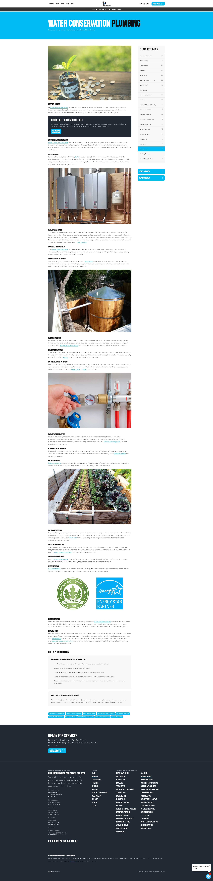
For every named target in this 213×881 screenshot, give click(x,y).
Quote (156, 4)
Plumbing (51, 4)
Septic (62, 4)
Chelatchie (83, 858)
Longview (138, 858)
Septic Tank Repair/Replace (150, 789)
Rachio (65, 357)
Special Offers (97, 780)
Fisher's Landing (107, 858)
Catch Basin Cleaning (148, 809)
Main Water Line (144, 90)
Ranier (155, 858)
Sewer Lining (145, 818)
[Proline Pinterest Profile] (76, 841)
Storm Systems (121, 792)
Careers (94, 802)
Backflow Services (144, 134)
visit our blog (82, 242)
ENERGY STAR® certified (102, 622)
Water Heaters (144, 65)
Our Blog (95, 799)
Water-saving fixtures (70, 716)
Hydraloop (89, 261)
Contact (94, 805)
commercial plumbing (60, 559)
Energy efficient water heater (56, 716)
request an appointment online (62, 641)
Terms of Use (140, 872)
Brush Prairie (64, 858)
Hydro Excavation (147, 825)
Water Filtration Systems (146, 159)
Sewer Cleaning (146, 828)
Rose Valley (51, 861)
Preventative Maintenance (147, 119)
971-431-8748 (51, 807)
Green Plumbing (144, 149)
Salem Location (53, 810)
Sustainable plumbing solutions (85, 716)
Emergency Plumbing (145, 56)
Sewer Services (144, 171)
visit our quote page (57, 742)
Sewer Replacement (147, 802)
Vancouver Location (54, 790)
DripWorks (73, 538)
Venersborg (73, 861)
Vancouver (66, 861)
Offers (67, 4)
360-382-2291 (144, 4)
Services (95, 776)
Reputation (95, 786)
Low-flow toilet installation (122, 713)
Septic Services (144, 178)
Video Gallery (96, 796)
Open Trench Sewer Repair (149, 822)
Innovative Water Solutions (69, 345)
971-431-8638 (51, 817)
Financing (95, 783)
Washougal (80, 861)
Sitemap (163, 872)
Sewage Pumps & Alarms (149, 799)
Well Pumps (143, 100)
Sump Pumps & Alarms (146, 95)
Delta (77, 157)
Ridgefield (160, 858)
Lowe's (84, 369)
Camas (70, 858)
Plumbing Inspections (145, 124)
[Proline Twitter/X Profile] (64, 841)
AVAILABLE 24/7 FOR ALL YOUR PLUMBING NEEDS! (106, 9)
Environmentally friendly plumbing (106, 713)
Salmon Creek (59, 861)
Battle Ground (56, 858)
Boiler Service (143, 139)
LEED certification (54, 569)
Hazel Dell (115, 858)
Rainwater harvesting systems (73, 713)
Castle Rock (76, 858)
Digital (58, 872)
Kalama (127, 858)
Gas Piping (142, 144)
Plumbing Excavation (145, 114)
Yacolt (92, 861)
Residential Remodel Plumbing (148, 105)
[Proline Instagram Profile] (57, 841)
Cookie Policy (156, 872)
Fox (56, 872)
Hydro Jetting (143, 75)
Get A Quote (56, 131)
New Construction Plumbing (147, 80)
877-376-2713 (51, 827)
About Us (95, 789)
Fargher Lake (95, 858)
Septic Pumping (146, 796)
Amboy (50, 858)
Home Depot (75, 369)
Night (53, 872)
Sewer (57, 4)
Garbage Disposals (145, 129)
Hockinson (122, 858)
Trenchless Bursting (148, 805)
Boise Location (52, 820)
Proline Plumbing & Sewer (59, 107)
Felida (101, 858)
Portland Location (53, 800)
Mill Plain (144, 858)
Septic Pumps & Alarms (148, 786)
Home (93, 773)
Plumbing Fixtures (144, 154)
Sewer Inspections (147, 812)
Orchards (150, 858)
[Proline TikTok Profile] (61, 841)
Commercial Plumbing (146, 109)
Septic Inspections (147, 792)
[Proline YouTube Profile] (68, 841)
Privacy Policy (148, 872)
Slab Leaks (142, 70)
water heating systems (60, 249)
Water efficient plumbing (89, 713)
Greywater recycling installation (56, 713)
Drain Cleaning (144, 60)
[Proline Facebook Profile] (53, 841)
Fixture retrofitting (54, 463)
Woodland (86, 861)
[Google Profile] (49, 841)
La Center (132, 858)
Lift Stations (145, 815)
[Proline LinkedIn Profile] (72, 841)
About (72, 4)
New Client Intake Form (99, 792)
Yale (95, 861)
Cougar (89, 858)
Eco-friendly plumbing (117, 716)
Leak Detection (144, 85)
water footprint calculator (63, 552)
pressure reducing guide (112, 442)
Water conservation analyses (58, 142)
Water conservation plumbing (102, 716)
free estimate (56, 638)
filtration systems (120, 454)
